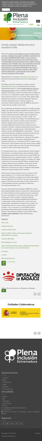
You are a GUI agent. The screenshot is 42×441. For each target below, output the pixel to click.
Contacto (38, 433)
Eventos (4, 405)
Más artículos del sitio (8, 258)
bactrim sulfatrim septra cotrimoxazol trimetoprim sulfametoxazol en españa (16, 234)
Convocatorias (6, 403)
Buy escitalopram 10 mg (8, 242)
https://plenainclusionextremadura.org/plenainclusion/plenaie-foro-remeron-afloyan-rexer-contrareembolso (20, 247)
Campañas (5, 401)
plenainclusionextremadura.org (28, 77)
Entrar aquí (4, 222)
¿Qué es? (5, 378)
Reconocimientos (7, 389)
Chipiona (11, 262)
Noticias (4, 396)
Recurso (16, 97)
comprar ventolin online (8, 230)
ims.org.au (4, 251)
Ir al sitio (4, 255)
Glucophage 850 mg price (9, 86)
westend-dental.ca (7, 226)
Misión (4, 380)
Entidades (5, 387)
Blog (3, 399)
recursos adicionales (7, 239)
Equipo (4, 384)
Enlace (26, 79)
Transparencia (6, 382)
